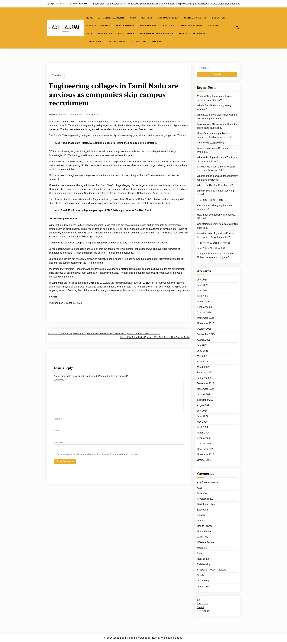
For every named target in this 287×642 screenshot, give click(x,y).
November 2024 (205, 389)
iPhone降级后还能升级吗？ (211, 142)
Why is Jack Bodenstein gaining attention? (214, 107)
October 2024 (204, 394)
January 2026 (204, 312)
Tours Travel (94, 41)
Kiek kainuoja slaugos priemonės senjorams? (214, 207)
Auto (133, 18)
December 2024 (205, 383)
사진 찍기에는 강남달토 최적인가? (215, 242)
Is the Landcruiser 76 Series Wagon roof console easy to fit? (216, 168)
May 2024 (202, 421)
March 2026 (203, 301)
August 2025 (203, 339)
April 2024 (202, 427)
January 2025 (204, 378)
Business (147, 18)
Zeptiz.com (120, 637)
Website (58, 442)
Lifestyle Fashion (191, 25)
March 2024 (203, 432)
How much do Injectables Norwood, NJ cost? (216, 216)
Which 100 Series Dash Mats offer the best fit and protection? (217, 116)
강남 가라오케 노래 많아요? (211, 248)
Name (58, 419)
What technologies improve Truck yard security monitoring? (217, 159)
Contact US (139, 41)
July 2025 (202, 345)
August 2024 (203, 405)
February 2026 (205, 307)
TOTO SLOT (203, 611)
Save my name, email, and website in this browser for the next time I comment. (98, 454)
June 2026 (202, 285)
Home (89, 18)
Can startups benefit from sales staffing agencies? (217, 226)
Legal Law (168, 25)
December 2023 (205, 449)
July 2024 (202, 410)
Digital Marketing (195, 18)
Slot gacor (202, 603)
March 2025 (203, 367)
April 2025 (202, 361)
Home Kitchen (148, 25)
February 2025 (205, 372)
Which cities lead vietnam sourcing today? (215, 192)
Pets (89, 33)
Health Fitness (125, 25)
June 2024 (202, 416)
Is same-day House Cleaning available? (212, 150)
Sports (182, 33)
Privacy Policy (118, 41)
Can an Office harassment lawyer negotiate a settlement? (214, 98)
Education (218, 18)
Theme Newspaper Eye (143, 637)
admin (96, 114)
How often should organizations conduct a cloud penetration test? (214, 135)
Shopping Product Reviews (156, 33)
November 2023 (205, 454)
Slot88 (200, 607)
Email (58, 430)
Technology (200, 33)
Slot (199, 599)
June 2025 (202, 350)
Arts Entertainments (111, 18)
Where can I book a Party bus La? (215, 185)
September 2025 (206, 334)
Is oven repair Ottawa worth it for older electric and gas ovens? (217, 126)
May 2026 (202, 290)
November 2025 (205, 323)
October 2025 (204, 328)
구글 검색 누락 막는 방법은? (212, 200)
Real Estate (105, 33)
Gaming (105, 25)
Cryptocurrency (168, 18)
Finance (91, 25)
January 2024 (204, 443)
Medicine (213, 25)
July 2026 (202, 279)
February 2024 (205, 438)
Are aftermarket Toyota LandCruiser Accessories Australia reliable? (216, 235)
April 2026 (202, 296)
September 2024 (206, 400)
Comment (60, 380)
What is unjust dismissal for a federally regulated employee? (217, 178)
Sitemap (157, 41)
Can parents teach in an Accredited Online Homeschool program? (215, 255)
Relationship (126, 33)
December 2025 (205, 318)
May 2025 (202, 356)
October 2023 (204, 460)
